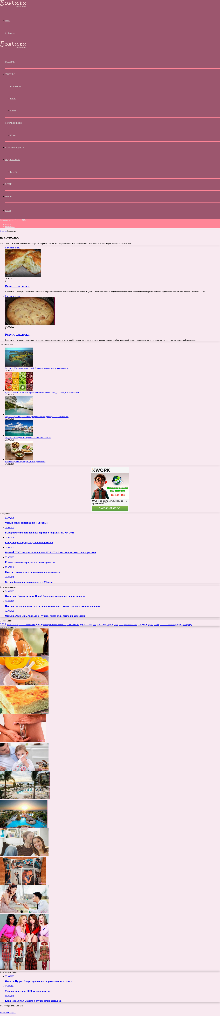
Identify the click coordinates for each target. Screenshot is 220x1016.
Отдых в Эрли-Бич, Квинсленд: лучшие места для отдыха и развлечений (36, 417)
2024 (3, 624)
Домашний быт (13, 123)
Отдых (8, 184)
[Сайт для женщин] (13, 6)
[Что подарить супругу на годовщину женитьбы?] (23, 884)
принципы (171, 625)
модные (108, 624)
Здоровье (10, 74)
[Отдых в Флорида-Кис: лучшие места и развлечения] (19, 435)
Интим (13, 98)
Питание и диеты (14, 147)
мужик (116, 625)
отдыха (150, 625)
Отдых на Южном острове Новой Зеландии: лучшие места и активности (36, 368)
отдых (142, 624)
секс (184, 625)
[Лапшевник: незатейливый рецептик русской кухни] (24, 713)
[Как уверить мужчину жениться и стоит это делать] (24, 912)
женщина (66, 625)
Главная (3, 231)
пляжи (156, 625)
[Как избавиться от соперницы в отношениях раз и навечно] (24, 656)
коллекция (74, 624)
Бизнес (9, 196)
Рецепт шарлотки (17, 286)
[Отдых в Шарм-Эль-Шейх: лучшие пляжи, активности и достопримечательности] (23, 827)
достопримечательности (52, 625)
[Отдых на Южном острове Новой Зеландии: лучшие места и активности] (19, 366)
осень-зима (133, 625)
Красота (13, 172)
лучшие (86, 624)
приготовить (164, 625)
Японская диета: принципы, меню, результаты (25, 462)
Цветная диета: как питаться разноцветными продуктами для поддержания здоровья (42, 392)
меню (94, 625)
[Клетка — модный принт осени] (25, 969)
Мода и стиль (12, 160)
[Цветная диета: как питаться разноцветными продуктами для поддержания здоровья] (19, 390)
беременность (21, 625)
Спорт (13, 111)
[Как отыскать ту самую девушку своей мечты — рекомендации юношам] (24, 855)
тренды (189, 625)
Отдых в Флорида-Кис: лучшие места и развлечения (28, 437)
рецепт (179, 624)
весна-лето (30, 625)
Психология (15, 86)
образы (126, 625)
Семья (13, 135)
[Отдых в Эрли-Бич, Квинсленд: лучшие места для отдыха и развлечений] (19, 414)
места (100, 624)
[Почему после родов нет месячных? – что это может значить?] (23, 741)
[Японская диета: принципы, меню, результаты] (19, 459)
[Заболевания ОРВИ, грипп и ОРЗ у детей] (24, 770)
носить (121, 625)
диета (39, 624)
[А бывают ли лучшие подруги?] (24, 941)
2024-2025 (12, 624)
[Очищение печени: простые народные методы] (24, 684)
